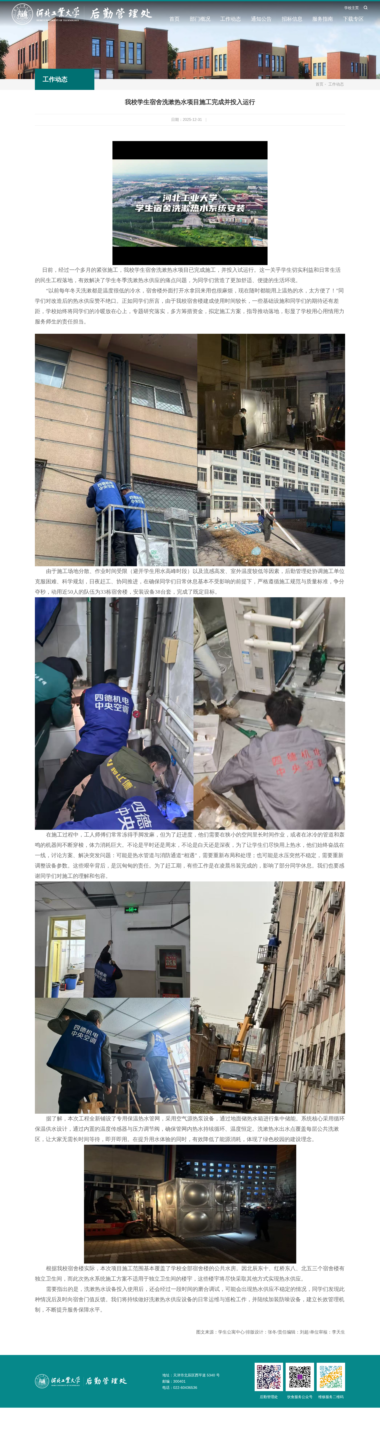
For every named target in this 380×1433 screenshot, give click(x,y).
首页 (174, 19)
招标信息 (292, 19)
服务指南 (322, 19)
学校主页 (351, 8)
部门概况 (200, 19)
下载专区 (353, 19)
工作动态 (230, 19)
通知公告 (261, 19)
